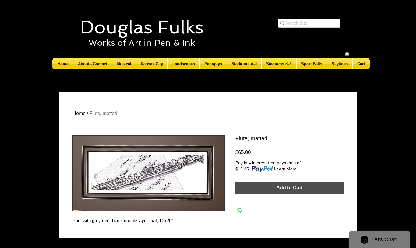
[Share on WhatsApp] (239, 211)
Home (79, 113)
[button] (347, 53)
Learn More (285, 168)
